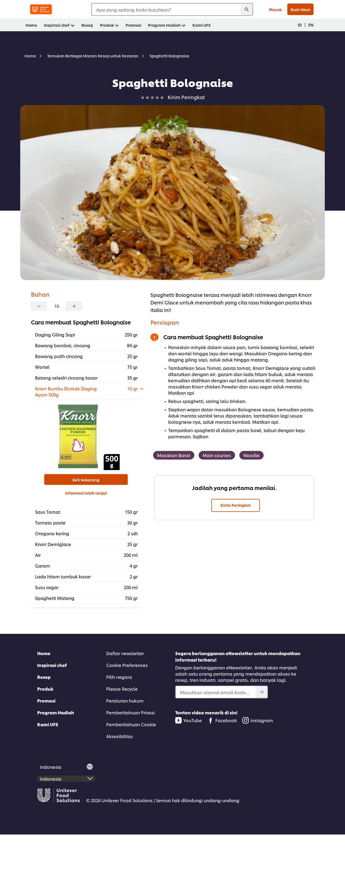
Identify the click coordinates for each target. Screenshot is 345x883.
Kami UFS (47, 724)
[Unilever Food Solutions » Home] (41, 9)
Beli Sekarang (86, 479)
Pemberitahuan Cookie (131, 724)
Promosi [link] (133, 24)
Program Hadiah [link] (164, 24)
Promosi (46, 700)
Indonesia (50, 767)
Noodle (251, 455)
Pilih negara (119, 677)
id (300, 24)
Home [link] (31, 24)
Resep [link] (87, 24)
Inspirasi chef (52, 665)
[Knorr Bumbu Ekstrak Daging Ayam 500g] (86, 436)
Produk (45, 689)
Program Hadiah (55, 712)
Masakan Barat (173, 455)
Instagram (261, 720)
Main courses (217, 455)
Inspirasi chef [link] (57, 24)
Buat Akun (300, 9)
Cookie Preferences (127, 665)
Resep (44, 677)
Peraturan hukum (125, 700)
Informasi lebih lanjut (86, 492)
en (310, 24)
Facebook (226, 720)
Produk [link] (107, 24)
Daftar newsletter (125, 653)
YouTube (192, 720)
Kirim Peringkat (235, 504)
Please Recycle (122, 689)
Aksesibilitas (119, 736)
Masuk (275, 9)
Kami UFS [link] (201, 24)
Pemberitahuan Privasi (130, 712)
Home (43, 653)
